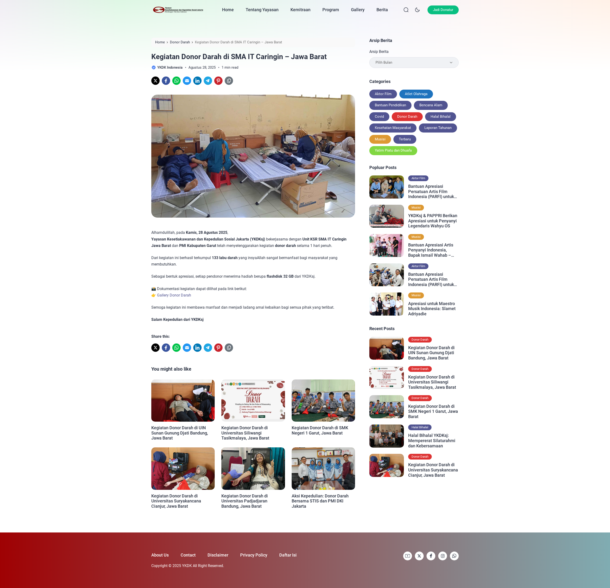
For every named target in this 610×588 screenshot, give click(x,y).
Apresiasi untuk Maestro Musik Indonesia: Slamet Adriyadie (432, 308)
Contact (188, 554)
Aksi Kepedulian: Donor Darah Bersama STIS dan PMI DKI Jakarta (320, 501)
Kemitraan (300, 9)
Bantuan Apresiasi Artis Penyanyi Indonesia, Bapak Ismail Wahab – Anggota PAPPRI (430, 250)
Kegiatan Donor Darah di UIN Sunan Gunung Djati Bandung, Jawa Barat (179, 432)
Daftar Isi (288, 554)
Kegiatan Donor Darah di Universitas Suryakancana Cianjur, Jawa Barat (176, 501)
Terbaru (405, 139)
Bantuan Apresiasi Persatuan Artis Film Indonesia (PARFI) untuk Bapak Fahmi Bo (431, 279)
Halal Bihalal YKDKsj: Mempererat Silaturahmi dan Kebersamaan (431, 440)
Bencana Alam (430, 105)
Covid (379, 116)
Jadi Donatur (443, 10)
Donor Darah (407, 116)
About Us (160, 554)
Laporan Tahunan (438, 128)
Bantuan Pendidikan (390, 105)
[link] (155, 81)
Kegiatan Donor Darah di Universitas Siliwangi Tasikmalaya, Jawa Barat (245, 432)
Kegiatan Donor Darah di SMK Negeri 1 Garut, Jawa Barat (320, 430)
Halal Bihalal (441, 116)
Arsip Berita (379, 51)
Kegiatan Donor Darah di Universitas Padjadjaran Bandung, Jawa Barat (244, 501)
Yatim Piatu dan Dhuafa (393, 150)
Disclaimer (218, 554)
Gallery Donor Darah (174, 295)
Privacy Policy (253, 554)
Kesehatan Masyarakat (393, 128)
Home (228, 9)
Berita (382, 9)
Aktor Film (383, 94)
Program (330, 9)
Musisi (380, 139)
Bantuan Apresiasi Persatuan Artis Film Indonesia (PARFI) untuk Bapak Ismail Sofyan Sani (432, 191)
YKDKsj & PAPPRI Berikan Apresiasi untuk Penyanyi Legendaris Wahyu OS (432, 220)
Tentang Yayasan (262, 9)
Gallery (358, 9)
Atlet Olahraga (416, 94)
